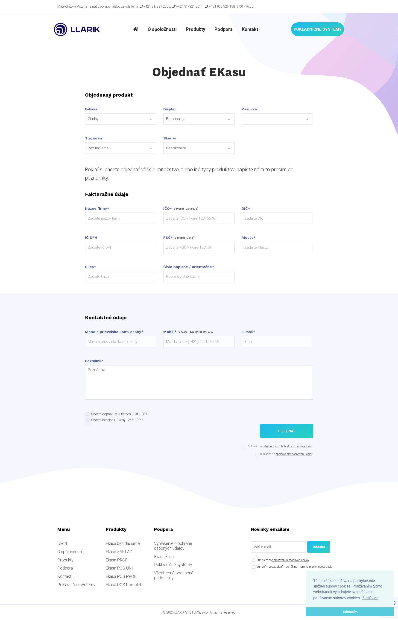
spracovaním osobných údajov (294, 454)
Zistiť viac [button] (370, 598)
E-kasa (91, 109)
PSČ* (168, 238)
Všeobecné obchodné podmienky (173, 575)
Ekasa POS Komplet (123, 584)
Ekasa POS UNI (119, 568)
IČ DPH (91, 238)
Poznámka (94, 361)
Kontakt (250, 29)
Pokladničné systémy (318, 29)
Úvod (62, 543)
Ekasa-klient (164, 556)
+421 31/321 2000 (156, 6)
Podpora (223, 29)
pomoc (105, 6)
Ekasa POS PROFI (122, 576)
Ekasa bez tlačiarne (123, 543)
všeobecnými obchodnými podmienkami (287, 446)
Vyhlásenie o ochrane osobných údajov (173, 546)
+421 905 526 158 (222, 6)
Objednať (286, 431)
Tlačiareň (93, 138)
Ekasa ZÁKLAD (119, 551)
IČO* (167, 209)
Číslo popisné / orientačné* (188, 267)
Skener (169, 138)
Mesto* (249, 238)
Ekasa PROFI (117, 560)
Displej (169, 109)
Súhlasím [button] (350, 612)
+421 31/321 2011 (189, 6)
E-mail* (248, 332)
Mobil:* (170, 332)
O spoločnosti (162, 29)
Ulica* (90, 267)
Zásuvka (249, 109)
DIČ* (246, 209)
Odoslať (319, 547)
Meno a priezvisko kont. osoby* (114, 332)
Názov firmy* (97, 209)
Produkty (195, 29)
